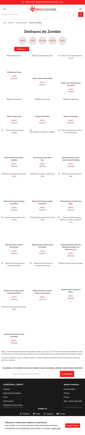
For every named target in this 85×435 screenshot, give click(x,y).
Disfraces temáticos (21, 23)
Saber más (55, 428)
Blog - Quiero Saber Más (73, 401)
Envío (5, 397)
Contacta (6, 389)
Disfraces (11, 23)
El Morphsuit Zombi (14, 72)
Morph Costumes (71, 384)
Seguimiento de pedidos (12, 393)
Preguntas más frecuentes (12, 405)
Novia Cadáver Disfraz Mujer (42, 78)
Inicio (4, 23)
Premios (67, 393)
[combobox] (40, 14)
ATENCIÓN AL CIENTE (13, 384)
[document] (42, 425)
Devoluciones (8, 401)
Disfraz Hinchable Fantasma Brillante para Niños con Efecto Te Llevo (71, 247)
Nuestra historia (69, 389)
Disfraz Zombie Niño (14, 116)
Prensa (66, 397)
